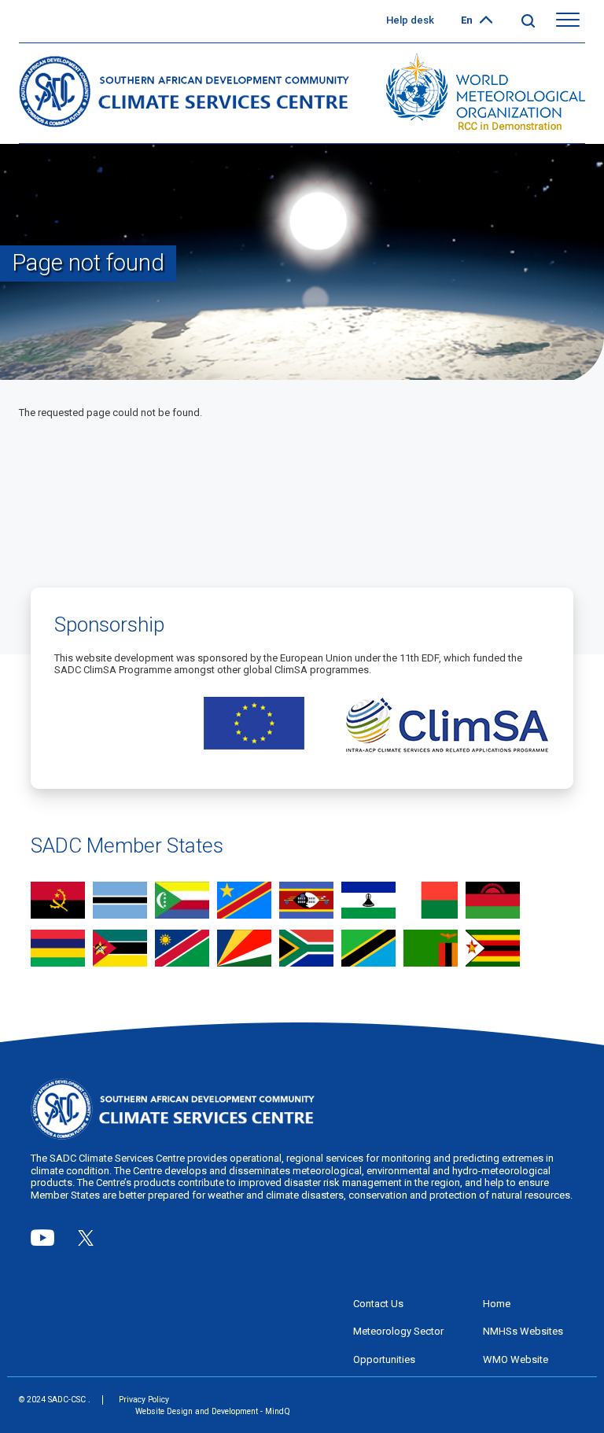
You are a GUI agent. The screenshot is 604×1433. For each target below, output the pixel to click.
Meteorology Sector (398, 1331)
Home (496, 1304)
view (58, 902)
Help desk (410, 20)
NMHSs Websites (523, 1331)
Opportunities (384, 1359)
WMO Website (515, 1359)
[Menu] (568, 21)
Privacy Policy (144, 1399)
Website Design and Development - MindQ (212, 1411)
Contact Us (378, 1304)
